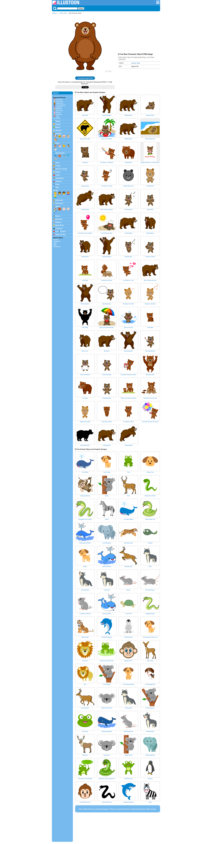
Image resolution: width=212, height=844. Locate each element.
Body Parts (59, 225)
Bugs (57, 163)
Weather (58, 130)
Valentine (59, 107)
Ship (57, 187)
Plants (57, 127)
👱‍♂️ (55, 196)
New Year (59, 110)
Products (58, 228)
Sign (55, 245)
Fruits (57, 175)
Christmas (59, 101)
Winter (58, 118)
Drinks (57, 172)
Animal (61, 13)
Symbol (63, 231)
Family (55, 190)
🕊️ (55, 149)
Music (57, 216)
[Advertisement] (139, 34)
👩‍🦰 (68, 193)
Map (55, 243)
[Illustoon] (65, 4)
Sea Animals (60, 153)
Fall (57, 116)
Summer (59, 114)
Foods (57, 166)
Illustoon (54, 13)
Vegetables (59, 178)
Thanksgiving (60, 105)
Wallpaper (57, 241)
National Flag (60, 234)
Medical (58, 222)
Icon (57, 231)
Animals (58, 133)
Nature (57, 121)
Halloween (59, 103)
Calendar (59, 99)
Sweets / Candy (61, 169)
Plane (57, 184)
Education (59, 200)
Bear (65, 13)
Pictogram (57, 246)
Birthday (59, 109)
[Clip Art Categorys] (158, 3)
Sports (57, 206)
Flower (58, 124)
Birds (57, 143)
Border (56, 239)
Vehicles (58, 181)
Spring (58, 112)
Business (58, 219)
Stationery (59, 203)
